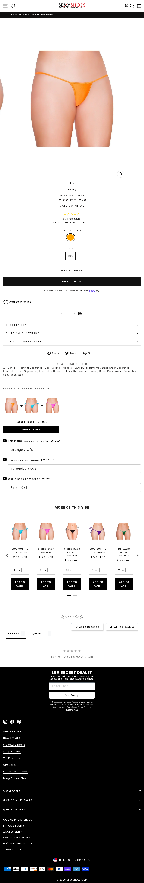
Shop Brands (12, 751)
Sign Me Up (72, 695)
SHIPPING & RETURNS (23, 333)
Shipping (58, 222)
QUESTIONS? (14, 809)
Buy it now (72, 281)
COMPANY (12, 790)
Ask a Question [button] (89, 626)
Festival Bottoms (49, 371)
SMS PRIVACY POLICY (17, 837)
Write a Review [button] (124, 626)
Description (16, 325)
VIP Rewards (11, 758)
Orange (70, 237)
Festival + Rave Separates (20, 371)
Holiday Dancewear (75, 371)
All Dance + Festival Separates (22, 367)
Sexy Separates (13, 374)
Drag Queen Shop (15, 778)
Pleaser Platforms (15, 771)
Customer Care (18, 800)
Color (72, 230)
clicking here (72, 709)
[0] (13, 6)
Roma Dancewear (110, 371)
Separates (130, 371)
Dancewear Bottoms (87, 367)
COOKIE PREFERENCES (17, 819)
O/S (70, 255)
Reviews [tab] (13, 633)
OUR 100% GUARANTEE (24, 341)
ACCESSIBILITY (12, 831)
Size (72, 248)
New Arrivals (11, 738)
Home (71, 189)
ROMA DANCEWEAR (72, 195)
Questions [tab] (39, 633)
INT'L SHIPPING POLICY (17, 843)
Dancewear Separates (115, 367)
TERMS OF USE (12, 849)
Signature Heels (14, 744)
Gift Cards (10, 765)
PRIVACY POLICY (14, 825)
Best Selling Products (58, 367)
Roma (93, 371)
